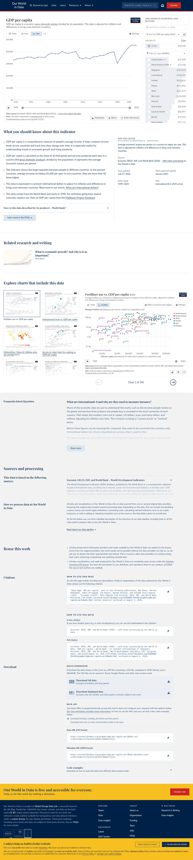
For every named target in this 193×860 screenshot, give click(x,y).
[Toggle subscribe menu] (163, 5)
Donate (173, 5)
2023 (183, 361)
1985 (94, 361)
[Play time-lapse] (8, 107)
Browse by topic (40, 5)
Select (160, 305)
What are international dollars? (82, 187)
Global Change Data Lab (46, 806)
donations (43, 848)
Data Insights (104, 821)
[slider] (22, 108)
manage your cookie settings (109, 854)
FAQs (75, 822)
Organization (136, 815)
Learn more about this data (69, 114)
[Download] (172, 372)
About (88, 5)
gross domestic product (32, 160)
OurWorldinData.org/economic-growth (21, 119)
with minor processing (173, 161)
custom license (18, 819)
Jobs (132, 831)
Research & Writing (170, 810)
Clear (183, 41)
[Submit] (154, 5)
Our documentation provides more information (89, 712)
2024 (136, 108)
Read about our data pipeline (80, 530)
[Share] (178, 372)
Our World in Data (19, 5)
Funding (133, 821)
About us (134, 810)
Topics (101, 810)
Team (132, 826)
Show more (75, 448)
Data (54, 5)
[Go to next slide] (173, 382)
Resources (74, 5)
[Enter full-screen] (184, 372)
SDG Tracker (104, 837)
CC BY (41, 119)
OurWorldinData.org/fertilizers (96, 373)
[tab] (12, 34)
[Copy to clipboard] (165, 591)
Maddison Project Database (80, 198)
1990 (15, 108)
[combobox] (140, 5)
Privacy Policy (88, 854)
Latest (62, 5)
